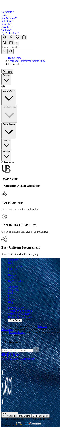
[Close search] (4, 51)
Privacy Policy (16, 307)
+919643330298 (10, 358)
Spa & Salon (8, 18)
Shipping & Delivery (19, 313)
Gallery (12, 293)
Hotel (4, 15)
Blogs (11, 302)
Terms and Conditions (20, 310)
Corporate (6, 11)
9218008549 (28, 358)
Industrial (6, 21)
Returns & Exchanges (20, 317)
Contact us (13, 289)
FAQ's (11, 296)
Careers (12, 299)
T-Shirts (5, 30)
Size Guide (14, 320)
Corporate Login (40, 415)
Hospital (5, 27)
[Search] (10, 51)
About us (13, 286)
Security (5, 24)
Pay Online (24, 415)
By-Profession (9, 33)
